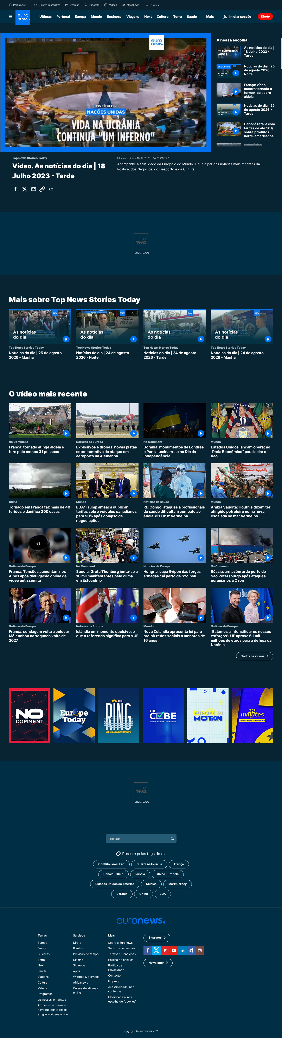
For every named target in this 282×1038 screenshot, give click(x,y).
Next (148, 16)
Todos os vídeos (252, 656)
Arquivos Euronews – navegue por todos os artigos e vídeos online (53, 1010)
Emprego (114, 981)
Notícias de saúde (156, 501)
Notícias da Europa (89, 441)
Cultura (162, 16)
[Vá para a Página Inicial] (22, 17)
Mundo (96, 16)
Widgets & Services (86, 977)
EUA (163, 894)
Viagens (132, 16)
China (143, 894)
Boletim (78, 948)
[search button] (147, 5)
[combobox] (168, 5)
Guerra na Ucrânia (149, 864)
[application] (106, 92)
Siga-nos (79, 965)
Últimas (45, 16)
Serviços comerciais (121, 948)
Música (151, 884)
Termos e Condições (122, 954)
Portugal (63, 16)
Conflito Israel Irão (111, 864)
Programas (45, 994)
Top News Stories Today (26, 347)
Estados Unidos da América (114, 884)
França (179, 864)
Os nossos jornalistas (52, 999)
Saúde (192, 16)
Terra (177, 16)
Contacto (114, 975)
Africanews (80, 982)
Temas (42, 935)
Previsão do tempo (85, 954)
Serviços (79, 935)
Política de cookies (120, 959)
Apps (76, 971)
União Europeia (168, 874)
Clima (13, 501)
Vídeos (42, 988)
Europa (80, 16)
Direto (265, 16)
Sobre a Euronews (120, 942)
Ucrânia (121, 894)
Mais (111, 935)
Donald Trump (113, 874)
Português (19, 4)
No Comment (18, 441)
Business (114, 16)
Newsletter (156, 963)
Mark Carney (177, 884)
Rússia (140, 874)
